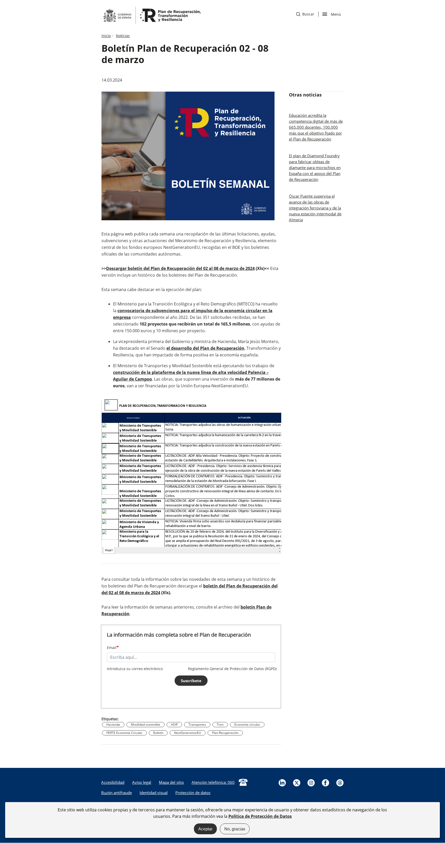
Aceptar (205, 829)
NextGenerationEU (187, 733)
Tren (220, 724)
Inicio (106, 35)
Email (111, 647)
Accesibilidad (112, 782)
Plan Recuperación (225, 733)
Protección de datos (192, 792)
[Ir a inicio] (151, 15)
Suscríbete (191, 680)
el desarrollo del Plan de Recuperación (205, 348)
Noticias (123, 35)
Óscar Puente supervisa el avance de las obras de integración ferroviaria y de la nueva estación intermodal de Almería (315, 208)
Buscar (305, 14)
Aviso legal (141, 782)
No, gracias (234, 829)
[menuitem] (112, 782)
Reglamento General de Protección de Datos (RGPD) (232, 668)
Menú (336, 14)
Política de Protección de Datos (260, 816)
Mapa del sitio (171, 782)
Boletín (158, 733)
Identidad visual (154, 792)
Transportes (197, 724)
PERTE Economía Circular (124, 733)
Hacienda (113, 724)
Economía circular (247, 724)
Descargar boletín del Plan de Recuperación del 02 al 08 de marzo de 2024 (180, 268)
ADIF (174, 724)
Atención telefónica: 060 (213, 782)
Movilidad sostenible (145, 724)
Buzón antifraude (116, 792)
